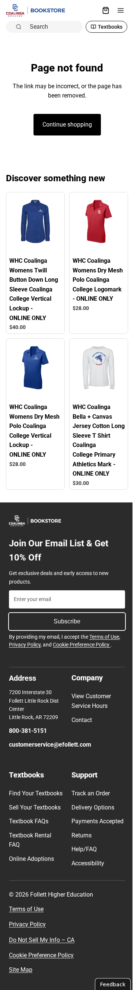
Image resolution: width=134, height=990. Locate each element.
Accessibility (86, 868)
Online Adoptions (31, 864)
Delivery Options (91, 803)
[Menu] (116, 10)
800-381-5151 (28, 726)
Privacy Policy (25, 641)
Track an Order (89, 789)
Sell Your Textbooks (35, 813)
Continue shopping (65, 124)
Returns (80, 840)
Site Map (20, 975)
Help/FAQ (82, 855)
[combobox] (52, 26)
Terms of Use (104, 633)
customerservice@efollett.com (50, 740)
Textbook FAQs (28, 827)
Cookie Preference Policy (82, 641)
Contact (80, 715)
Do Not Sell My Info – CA (41, 945)
